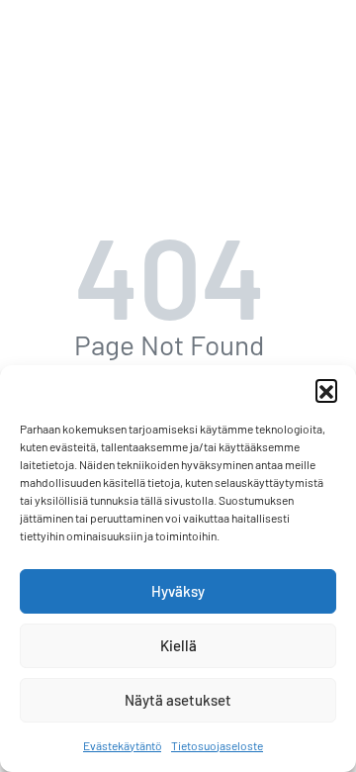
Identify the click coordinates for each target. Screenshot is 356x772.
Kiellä (178, 645)
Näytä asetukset (178, 700)
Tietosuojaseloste (217, 745)
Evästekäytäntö (122, 745)
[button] (326, 390)
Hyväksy (178, 591)
